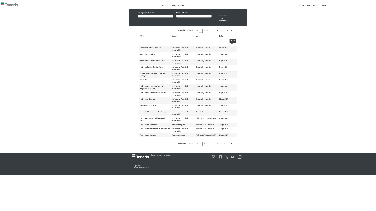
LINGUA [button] (164, 6)
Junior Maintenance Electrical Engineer (153, 93)
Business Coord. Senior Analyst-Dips (152, 61)
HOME (324, 6)
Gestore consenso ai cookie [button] (160, 155)
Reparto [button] (174, 36)
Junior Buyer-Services (147, 99)
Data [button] (221, 36)
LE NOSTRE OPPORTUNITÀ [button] (306, 6)
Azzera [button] (232, 44)
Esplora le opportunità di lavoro (141, 166)
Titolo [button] (142, 36)
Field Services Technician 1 (149, 125)
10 (231, 31)
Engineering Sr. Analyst (148, 105)
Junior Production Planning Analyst (152, 67)
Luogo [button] (198, 36)
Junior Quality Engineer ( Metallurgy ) (153, 112)
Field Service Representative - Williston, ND (155, 129)
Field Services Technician (148, 135)
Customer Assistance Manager (150, 48)
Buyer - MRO (144, 80)
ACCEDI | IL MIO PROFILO (178, 6)
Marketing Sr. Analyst (147, 54)
